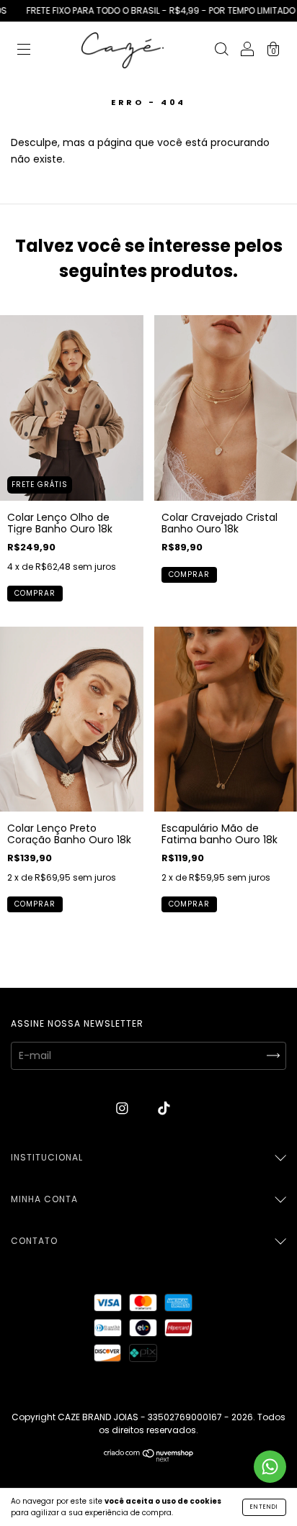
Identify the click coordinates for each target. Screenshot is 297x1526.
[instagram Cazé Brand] (123, 1109)
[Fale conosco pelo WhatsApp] (270, 1466)
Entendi (264, 1507)
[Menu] (24, 51)
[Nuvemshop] (149, 1458)
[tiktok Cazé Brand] (164, 1109)
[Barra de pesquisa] (221, 51)
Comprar (35, 593)
